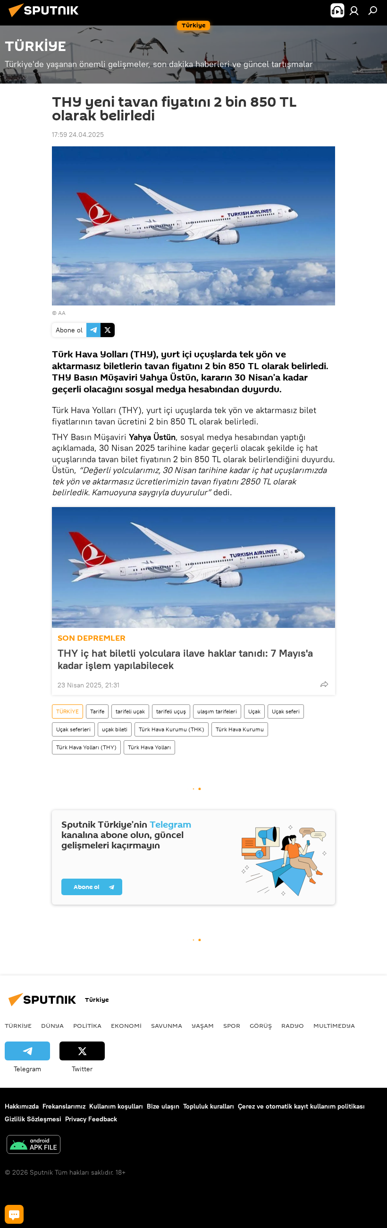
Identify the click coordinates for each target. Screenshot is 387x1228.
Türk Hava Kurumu (240, 729)
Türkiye (18, 1025)
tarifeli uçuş (171, 711)
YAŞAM (203, 1025)
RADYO (292, 1025)
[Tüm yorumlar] (14, 1214)
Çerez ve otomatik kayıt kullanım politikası (301, 1106)
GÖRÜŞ (261, 1025)
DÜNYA (52, 1025)
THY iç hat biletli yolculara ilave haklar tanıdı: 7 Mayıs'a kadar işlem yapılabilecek (185, 659)
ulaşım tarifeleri (217, 711)
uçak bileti (114, 729)
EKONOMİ (126, 1025)
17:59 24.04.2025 (78, 134)
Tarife (97, 711)
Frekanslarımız (63, 1106)
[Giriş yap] (354, 10)
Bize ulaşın (163, 1106)
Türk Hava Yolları (149, 747)
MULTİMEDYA (334, 1025)
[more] (324, 684)
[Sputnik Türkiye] (46, 18)
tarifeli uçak (130, 711)
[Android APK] (33, 1145)
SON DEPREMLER (92, 638)
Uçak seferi (286, 711)
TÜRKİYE (67, 711)
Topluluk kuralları (208, 1106)
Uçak (254, 711)
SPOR (231, 1025)
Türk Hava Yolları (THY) (86, 747)
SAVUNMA (166, 1025)
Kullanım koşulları (116, 1106)
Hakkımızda (22, 1106)
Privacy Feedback (91, 1119)
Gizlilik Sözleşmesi (33, 1119)
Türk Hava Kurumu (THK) (171, 729)
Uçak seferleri (73, 729)
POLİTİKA (87, 1025)
